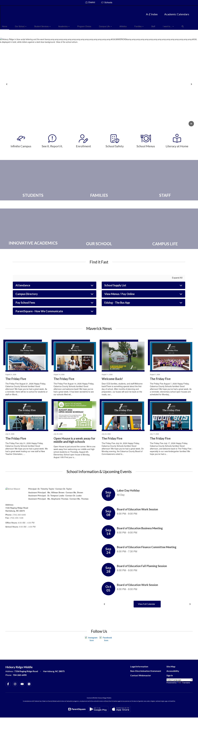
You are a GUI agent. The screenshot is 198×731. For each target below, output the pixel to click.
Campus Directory (26, 294)
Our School (20, 26)
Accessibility (172, 671)
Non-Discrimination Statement (145, 671)
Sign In (169, 675)
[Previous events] (104, 604)
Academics (63, 26)
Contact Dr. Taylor (63, 488)
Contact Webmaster (140, 675)
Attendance (22, 285)
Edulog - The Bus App (117, 302)
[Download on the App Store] (120, 709)
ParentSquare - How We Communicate (39, 311)
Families (138, 26)
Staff (153, 26)
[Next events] (190, 604)
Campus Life (104, 26)
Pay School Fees (25, 302)
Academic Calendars (176, 14)
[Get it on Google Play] (98, 709)
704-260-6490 (20, 675)
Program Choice (84, 26)
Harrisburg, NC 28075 (15, 510)
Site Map (170, 666)
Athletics (123, 26)
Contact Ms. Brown (74, 492)
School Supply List (115, 285)
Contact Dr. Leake (73, 495)
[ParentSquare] (76, 709)
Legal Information (139, 666)
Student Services (41, 26)
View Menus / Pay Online (119, 294)
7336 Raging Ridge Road (16, 507)
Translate (186, 682)
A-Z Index (152, 14)
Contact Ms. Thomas (79, 498)
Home (4, 26)
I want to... (167, 26)
